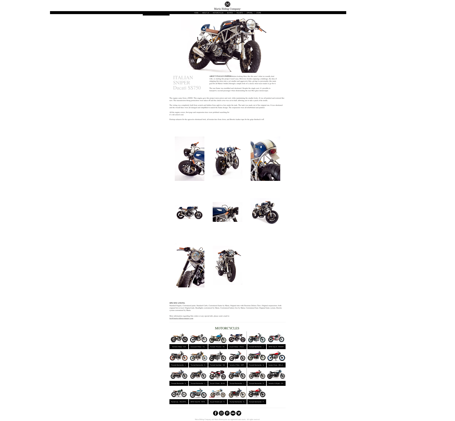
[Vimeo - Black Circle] (238, 413)
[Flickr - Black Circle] (232, 413)
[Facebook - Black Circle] (215, 413)
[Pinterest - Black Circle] (227, 413)
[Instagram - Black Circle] (221, 413)
